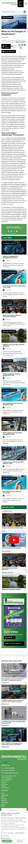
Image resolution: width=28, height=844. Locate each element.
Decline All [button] (20, 841)
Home (3, 793)
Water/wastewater (20, 42)
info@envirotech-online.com (11, 773)
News (2, 797)
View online (8, 637)
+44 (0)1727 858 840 (9, 768)
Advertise (3, 800)
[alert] (14, 827)
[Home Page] (9, 3)
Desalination (4, 98)
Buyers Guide (4, 795)
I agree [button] (7, 841)
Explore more (5, 682)
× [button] (26, 812)
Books (3, 806)
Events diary (4, 802)
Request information (9, 51)
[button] (1, 833)
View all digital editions (13, 643)
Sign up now (20, 3)
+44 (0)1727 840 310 (9, 770)
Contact (3, 804)
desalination (10, 67)
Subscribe (4, 799)
